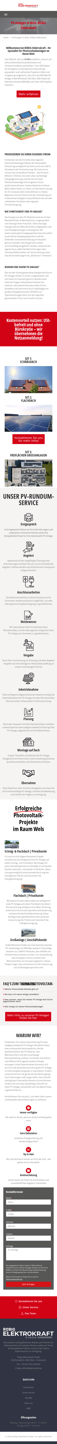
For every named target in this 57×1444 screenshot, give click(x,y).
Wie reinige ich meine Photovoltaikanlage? (24, 1006)
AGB (28, 1408)
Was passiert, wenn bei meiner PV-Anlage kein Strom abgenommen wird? (28, 1000)
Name (9, 1198)
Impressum (28, 1387)
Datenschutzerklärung (14, 1279)
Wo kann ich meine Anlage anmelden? (22, 994)
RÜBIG (28, 59)
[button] (28, 989)
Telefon (9, 1234)
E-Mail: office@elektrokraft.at (28, 1368)
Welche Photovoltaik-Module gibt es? (21, 989)
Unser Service (28, 1392)
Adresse (9, 1222)
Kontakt (28, 1397)
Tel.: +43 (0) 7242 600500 (28, 1364)
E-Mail (9, 1210)
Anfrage (9, 1246)
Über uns (28, 1403)
